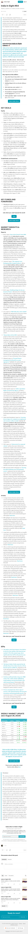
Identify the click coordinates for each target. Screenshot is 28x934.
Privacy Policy (23, 840)
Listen (25, 11)
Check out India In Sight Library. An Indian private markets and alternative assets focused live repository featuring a (14, 751)
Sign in (25, 1)
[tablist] (6, 859)
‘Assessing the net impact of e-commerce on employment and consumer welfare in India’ (14, 419)
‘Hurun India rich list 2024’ (10, 335)
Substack (8, 931)
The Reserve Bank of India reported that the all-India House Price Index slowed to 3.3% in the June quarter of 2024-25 (14, 666)
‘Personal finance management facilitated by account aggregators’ (12, 360)
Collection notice (14, 924)
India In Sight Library (12, 44)
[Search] (25, 875)
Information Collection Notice (13, 840)
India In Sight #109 (6, 887)
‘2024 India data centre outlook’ (19, 312)
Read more (20, 561)
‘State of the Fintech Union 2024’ (18, 234)
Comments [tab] (4, 859)
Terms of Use (20, 839)
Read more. (12, 515)
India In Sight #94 (6, 896)
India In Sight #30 (6, 879)
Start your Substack (10, 928)
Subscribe (20, 1)
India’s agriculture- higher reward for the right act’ (14, 389)
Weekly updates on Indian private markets (10, 881)
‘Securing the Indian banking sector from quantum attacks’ (14, 469)
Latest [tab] (6, 875)
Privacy (20, 923)
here (19, 767)
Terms (24, 923)
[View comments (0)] (7, 14)
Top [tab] (2, 875)
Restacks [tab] (10, 859)
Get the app (20, 928)
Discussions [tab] (11, 875)
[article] (14, 881)
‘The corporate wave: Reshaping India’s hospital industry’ (12, 262)
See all (3, 906)
